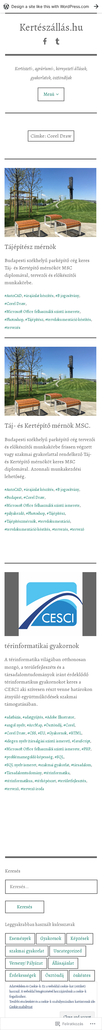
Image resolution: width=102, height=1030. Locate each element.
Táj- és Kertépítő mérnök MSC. (48, 425)
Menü (48, 94)
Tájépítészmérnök (21, 521)
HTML (76, 733)
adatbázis (14, 717)
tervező (78, 529)
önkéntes (82, 975)
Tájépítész (35, 319)
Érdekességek (22, 975)
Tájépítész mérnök (30, 246)
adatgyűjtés (34, 717)
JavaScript (82, 741)
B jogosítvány (68, 295)
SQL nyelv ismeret (21, 765)
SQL (60, 757)
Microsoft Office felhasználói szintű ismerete (43, 311)
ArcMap (35, 725)
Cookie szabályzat (21, 1006)
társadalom (82, 765)
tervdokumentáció (55, 521)
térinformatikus (20, 781)
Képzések (80, 938)
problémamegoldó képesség (30, 757)
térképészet (46, 781)
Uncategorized (68, 951)
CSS (32, 733)
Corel (70, 725)
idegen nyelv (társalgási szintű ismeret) (38, 741)
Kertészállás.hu (51, 27)
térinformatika (57, 773)
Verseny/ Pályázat (26, 963)
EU (42, 733)
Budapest (14, 497)
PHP (87, 749)
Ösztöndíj (53, 725)
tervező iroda (33, 789)
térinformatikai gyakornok (42, 645)
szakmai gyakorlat (54, 765)
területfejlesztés (73, 781)
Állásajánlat (63, 963)
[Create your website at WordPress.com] (51, 6)
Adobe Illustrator (60, 717)
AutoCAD (14, 295)
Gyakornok (58, 733)
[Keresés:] (51, 886)
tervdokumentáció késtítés (69, 319)
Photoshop (15, 319)
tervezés (13, 327)
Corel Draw (16, 303)
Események (20, 938)
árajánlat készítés (40, 295)
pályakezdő (15, 513)
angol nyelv (16, 725)
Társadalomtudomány (24, 773)
